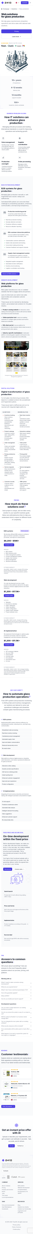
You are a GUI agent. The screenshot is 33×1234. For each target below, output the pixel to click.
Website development (23, 1187)
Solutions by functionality (24, 1209)
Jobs (3, 1193)
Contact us (20, 1145)
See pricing (7, 869)
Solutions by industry (23, 1207)
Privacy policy (16, 1224)
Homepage (6, 9)
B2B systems (21, 1185)
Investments (5, 1209)
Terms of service (16, 1227)
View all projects (7, 1106)
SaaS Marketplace (7, 1207)
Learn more (15, 36)
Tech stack (5, 1195)
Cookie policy (16, 1229)
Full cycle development (8, 1205)
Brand (3, 1191)
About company (6, 1185)
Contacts (24, 2)
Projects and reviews (7, 1189)
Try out (11, 1145)
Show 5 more (4, 750)
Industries (14, 9)
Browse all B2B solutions (9, 273)
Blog (19, 1205)
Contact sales (9, 544)
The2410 (15, 1222)
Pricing (16, 31)
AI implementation (22, 1189)
